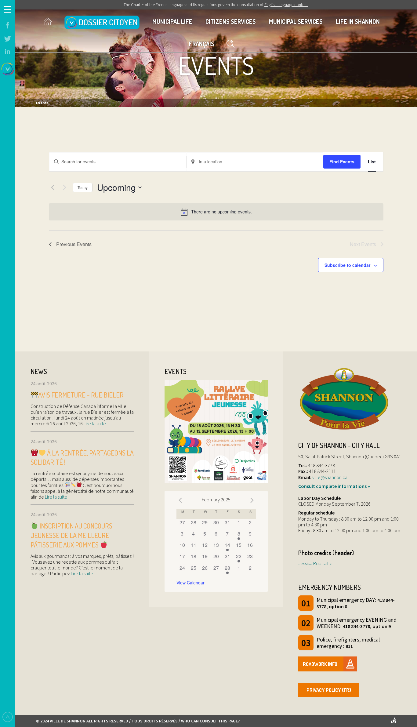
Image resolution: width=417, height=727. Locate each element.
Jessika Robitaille (315, 563)
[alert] (216, 211)
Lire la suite (94, 423)
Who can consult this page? (210, 721)
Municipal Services (296, 21)
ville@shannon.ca (329, 477)
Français (201, 44)
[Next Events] (64, 187)
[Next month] (252, 500)
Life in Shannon (358, 21)
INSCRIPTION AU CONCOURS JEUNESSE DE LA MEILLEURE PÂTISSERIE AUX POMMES (71, 535)
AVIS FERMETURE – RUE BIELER (81, 395)
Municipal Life (172, 21)
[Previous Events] (52, 187)
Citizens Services (230, 21)
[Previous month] (180, 500)
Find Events (341, 161)
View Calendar (190, 583)
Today (83, 187)
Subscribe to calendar (347, 265)
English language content (286, 4)
